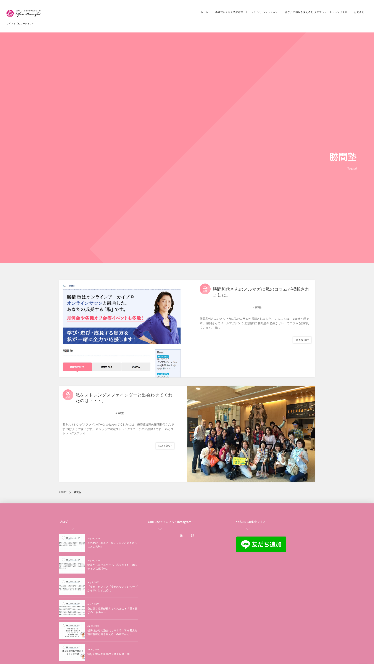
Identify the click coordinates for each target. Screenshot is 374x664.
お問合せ (359, 12)
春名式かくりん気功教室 (229, 12)
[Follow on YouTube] (181, 535)
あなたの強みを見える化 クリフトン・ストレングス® (316, 12)
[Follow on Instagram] (193, 535)
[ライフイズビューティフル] (23, 15)
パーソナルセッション (265, 12)
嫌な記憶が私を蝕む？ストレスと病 (108, 654)
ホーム (204, 12)
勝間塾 (258, 307)
